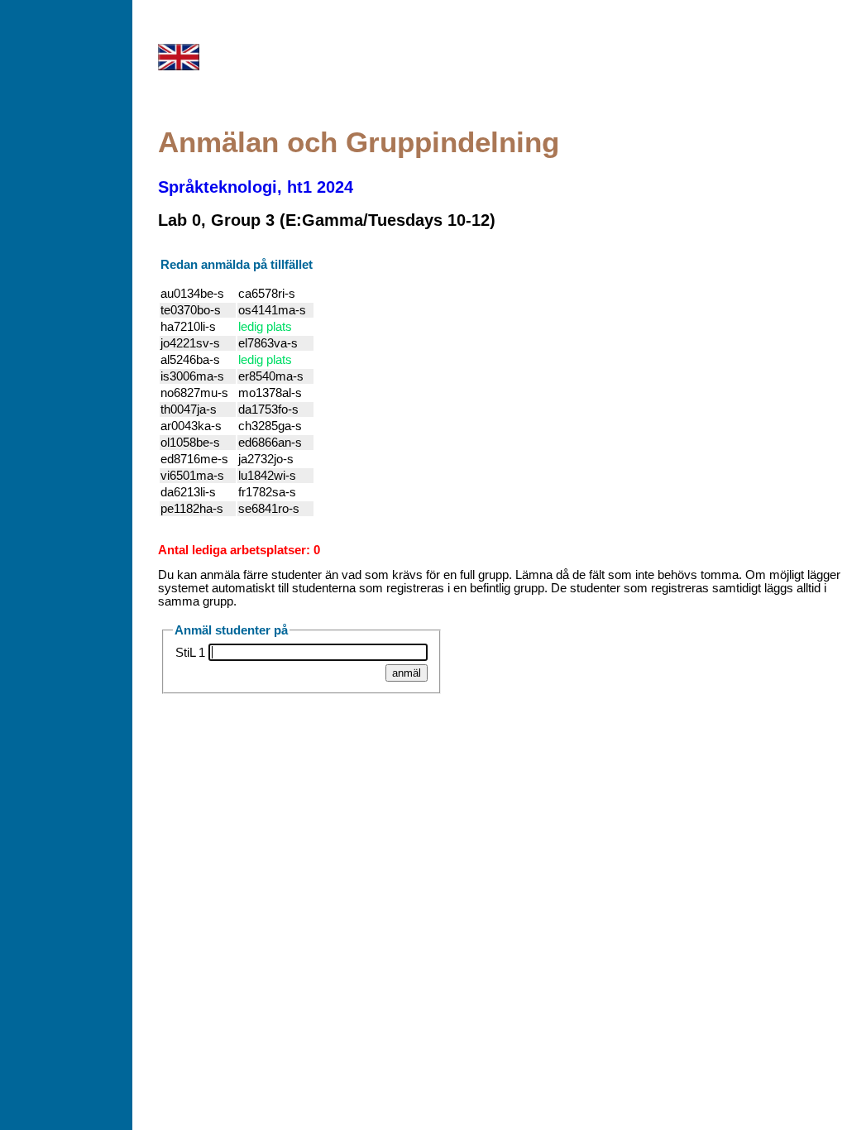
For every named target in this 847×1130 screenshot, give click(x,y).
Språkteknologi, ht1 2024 (255, 187)
